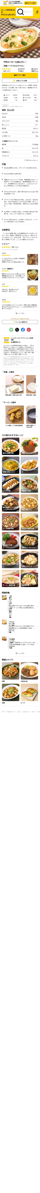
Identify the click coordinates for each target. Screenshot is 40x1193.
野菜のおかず (10, 712)
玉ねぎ (4, 117)
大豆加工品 (26, 712)
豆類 (18, 712)
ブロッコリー (6, 121)
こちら (18, 239)
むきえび (4, 113)
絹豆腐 (4, 144)
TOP (3, 712)
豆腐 (33, 712)
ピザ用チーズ (6, 136)
